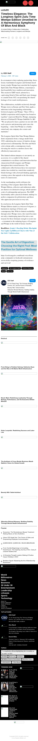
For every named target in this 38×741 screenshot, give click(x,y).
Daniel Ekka (13, 636)
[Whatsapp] (20, 38)
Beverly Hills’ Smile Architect (16, 287)
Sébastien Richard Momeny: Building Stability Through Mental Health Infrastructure (20, 291)
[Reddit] (24, 38)
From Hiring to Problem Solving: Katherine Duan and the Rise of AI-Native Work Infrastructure (17, 367)
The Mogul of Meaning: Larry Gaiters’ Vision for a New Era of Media (23, 632)
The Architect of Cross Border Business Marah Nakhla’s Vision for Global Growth (17, 462)
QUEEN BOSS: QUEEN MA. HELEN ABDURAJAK (19, 543)
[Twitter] (12, 38)
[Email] (28, 38)
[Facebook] (9, 38)
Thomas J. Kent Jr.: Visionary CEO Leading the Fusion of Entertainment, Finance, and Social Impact (21, 641)
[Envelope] (30, 3)
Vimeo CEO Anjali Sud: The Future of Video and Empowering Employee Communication (18, 538)
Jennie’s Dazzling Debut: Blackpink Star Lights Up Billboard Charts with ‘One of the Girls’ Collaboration (19, 230)
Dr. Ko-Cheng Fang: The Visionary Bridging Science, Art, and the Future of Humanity (20, 284)
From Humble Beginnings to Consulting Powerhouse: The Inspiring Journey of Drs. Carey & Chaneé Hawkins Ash (19, 549)
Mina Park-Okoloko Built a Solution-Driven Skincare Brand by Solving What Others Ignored (13, 712)
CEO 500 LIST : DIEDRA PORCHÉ (18, 645)
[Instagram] (25, 3)
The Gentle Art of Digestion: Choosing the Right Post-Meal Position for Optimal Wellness (19, 246)
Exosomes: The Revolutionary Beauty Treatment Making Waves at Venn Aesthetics (18, 533)
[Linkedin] (16, 38)
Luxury (5, 10)
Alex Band (12, 625)
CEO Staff (7, 73)
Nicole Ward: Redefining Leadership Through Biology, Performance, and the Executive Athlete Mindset (17, 399)
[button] (35, 3)
